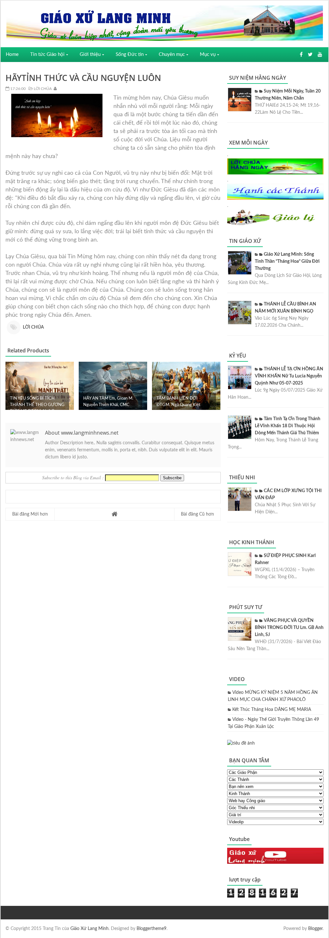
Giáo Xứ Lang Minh (89, 928)
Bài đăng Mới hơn (30, 514)
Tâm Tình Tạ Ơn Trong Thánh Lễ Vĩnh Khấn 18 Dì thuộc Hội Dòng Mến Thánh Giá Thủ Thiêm (287, 426)
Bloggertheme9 (151, 928)
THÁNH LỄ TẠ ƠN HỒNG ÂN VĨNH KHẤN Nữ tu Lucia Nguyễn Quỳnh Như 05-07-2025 (289, 376)
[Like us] (301, 54)
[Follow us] (310, 54)
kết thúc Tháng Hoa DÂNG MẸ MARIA (271, 709)
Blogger (315, 928)
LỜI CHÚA (42, 89)
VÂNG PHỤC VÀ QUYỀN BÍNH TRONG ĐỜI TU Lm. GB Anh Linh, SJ (289, 627)
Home (12, 54)
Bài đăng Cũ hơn (197, 514)
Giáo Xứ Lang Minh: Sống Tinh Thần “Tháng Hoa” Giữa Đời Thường (287, 261)
